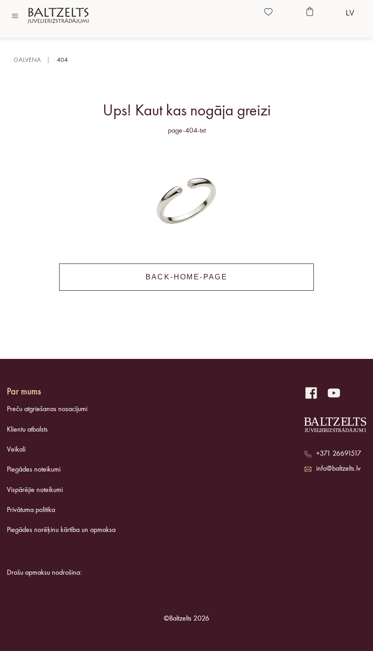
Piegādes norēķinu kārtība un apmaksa (61, 530)
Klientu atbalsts (27, 429)
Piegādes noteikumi (33, 469)
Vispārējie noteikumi (35, 490)
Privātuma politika (31, 510)
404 (62, 60)
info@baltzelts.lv (338, 468)
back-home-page (187, 277)
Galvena (27, 60)
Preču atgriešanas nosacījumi (47, 409)
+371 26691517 (338, 453)
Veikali (16, 449)
